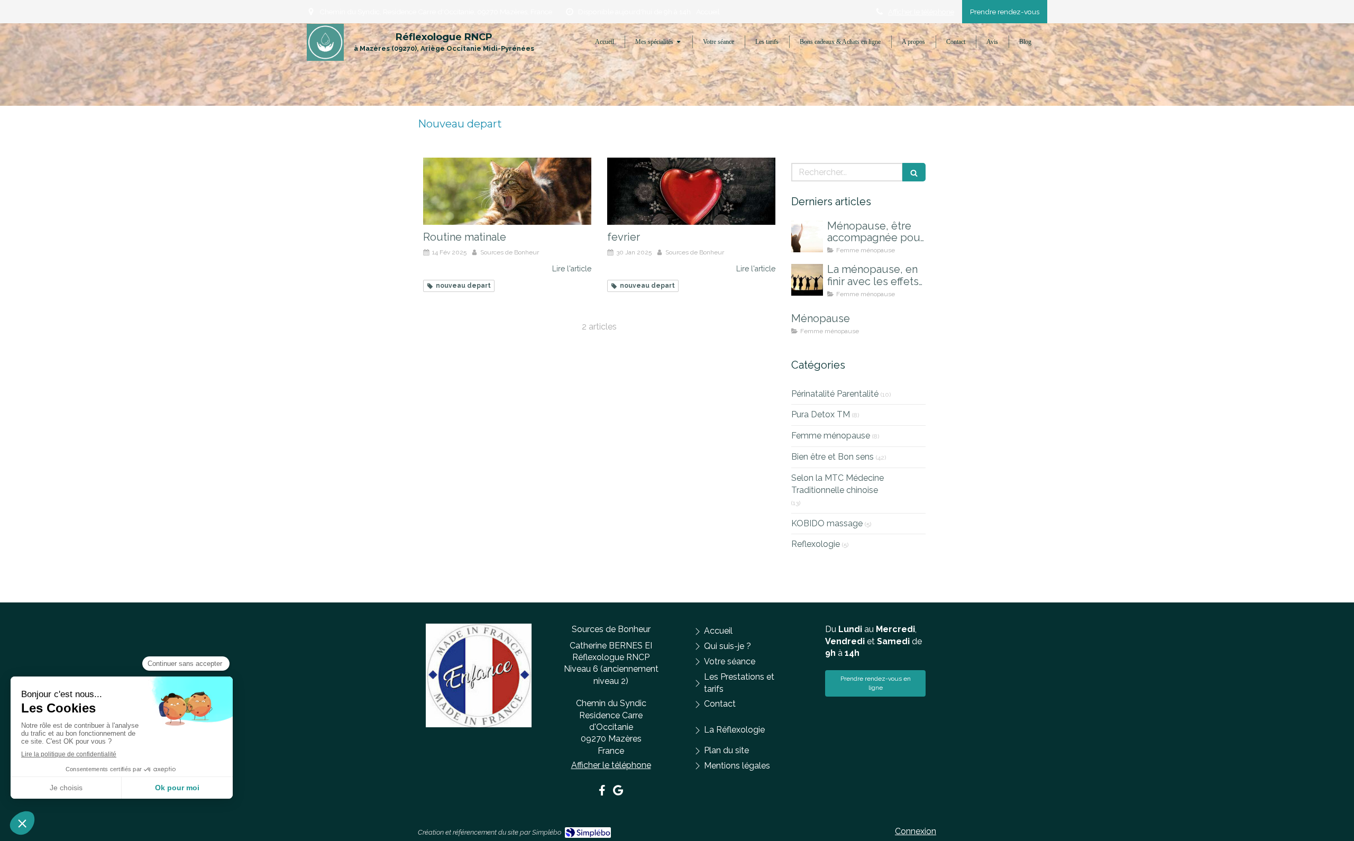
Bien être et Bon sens (832, 457)
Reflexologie (815, 544)
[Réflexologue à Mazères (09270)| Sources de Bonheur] (325, 42)
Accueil (708, 11)
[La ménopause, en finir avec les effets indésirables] (807, 280)
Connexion (915, 831)
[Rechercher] (914, 172)
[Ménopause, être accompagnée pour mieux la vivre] (807, 236)
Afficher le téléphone (921, 11)
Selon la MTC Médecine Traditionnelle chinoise (837, 484)
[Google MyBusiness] (618, 792)
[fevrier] (691, 191)
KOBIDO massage (827, 523)
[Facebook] (602, 792)
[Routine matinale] (507, 191)
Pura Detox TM (820, 414)
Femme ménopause (830, 436)
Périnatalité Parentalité (835, 394)
